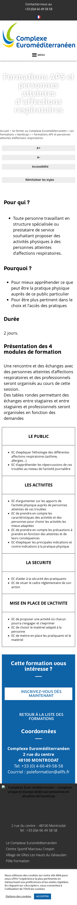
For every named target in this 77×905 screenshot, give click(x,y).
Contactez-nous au (38, 4)
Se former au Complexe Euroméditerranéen (39, 131)
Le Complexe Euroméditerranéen (31, 843)
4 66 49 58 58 (38, 9)
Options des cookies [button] (18, 896)
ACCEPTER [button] (42, 896)
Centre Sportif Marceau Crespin (30, 849)
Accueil (4, 131)
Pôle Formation (18, 861)
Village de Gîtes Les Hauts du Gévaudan (36, 855)
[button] (41, 55)
